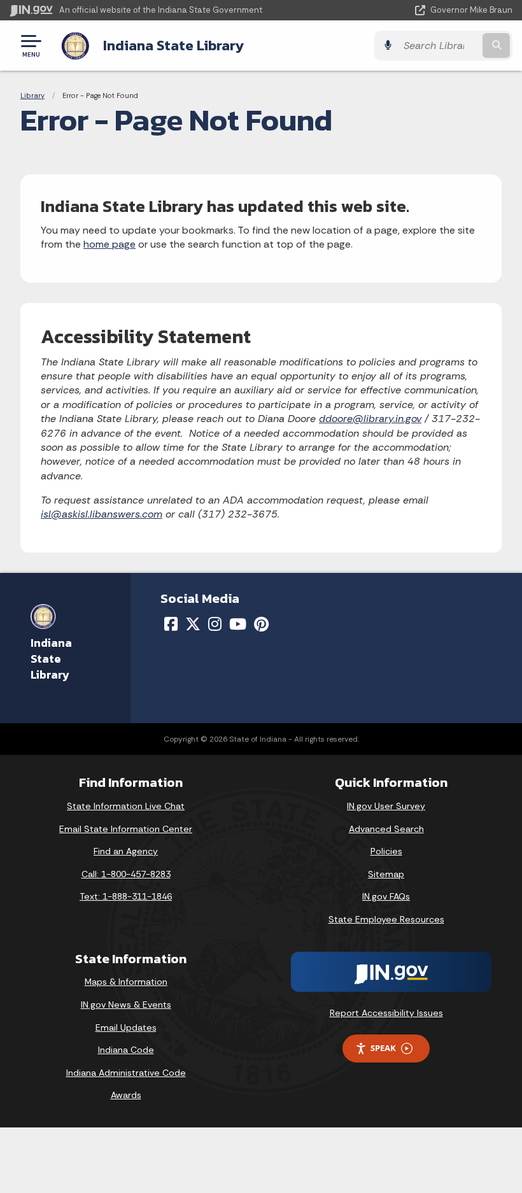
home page (109, 244)
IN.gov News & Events (126, 1004)
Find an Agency (126, 851)
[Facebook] (171, 624)
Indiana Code (126, 1049)
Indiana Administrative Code (126, 1072)
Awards (126, 1095)
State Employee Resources (386, 919)
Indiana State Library (173, 45)
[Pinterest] (261, 624)
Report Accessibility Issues (386, 1013)
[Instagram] (215, 624)
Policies (386, 851)
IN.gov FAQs (386, 896)
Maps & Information (126, 981)
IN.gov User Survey (386, 806)
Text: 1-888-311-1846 (126, 896)
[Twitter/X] (193, 624)
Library (32, 95)
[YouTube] (237, 624)
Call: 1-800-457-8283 (126, 874)
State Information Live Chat (126, 806)
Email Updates (126, 1027)
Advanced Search (386, 829)
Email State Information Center (125, 829)
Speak (383, 1048)
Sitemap (386, 874)
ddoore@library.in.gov (370, 418)
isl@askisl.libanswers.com (101, 514)
